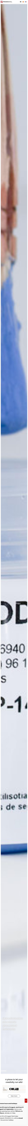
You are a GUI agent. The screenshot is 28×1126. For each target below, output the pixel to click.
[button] (20, 2)
